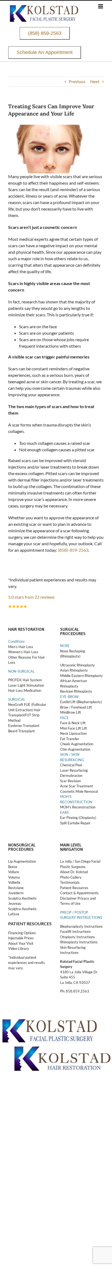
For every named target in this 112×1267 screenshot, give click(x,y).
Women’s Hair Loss (23, 652)
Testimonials (70, 882)
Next (94, 81)
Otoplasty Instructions (77, 937)
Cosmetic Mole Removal (79, 791)
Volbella (14, 882)
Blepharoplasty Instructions (81, 926)
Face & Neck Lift (73, 723)
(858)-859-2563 (73, 550)
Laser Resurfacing (74, 770)
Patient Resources (74, 888)
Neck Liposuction (73, 733)
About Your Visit (20, 943)
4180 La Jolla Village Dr (79, 972)
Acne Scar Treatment (76, 786)
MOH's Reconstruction (77, 807)
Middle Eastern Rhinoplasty (81, 675)
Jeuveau (14, 903)
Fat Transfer (69, 739)
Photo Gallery (71, 877)
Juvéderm (16, 893)
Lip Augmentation (22, 861)
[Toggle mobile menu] (101, 6)
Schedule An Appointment (45, 52)
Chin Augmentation (75, 749)
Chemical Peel (71, 765)
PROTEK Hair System (25, 680)
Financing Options (22, 933)
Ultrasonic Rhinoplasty (77, 665)
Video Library (18, 948)
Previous (77, 81)
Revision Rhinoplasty (76, 691)
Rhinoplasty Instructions (79, 942)
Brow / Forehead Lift (76, 707)
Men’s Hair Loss (20, 647)
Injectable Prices (21, 938)
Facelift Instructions (75, 931)
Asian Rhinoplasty (74, 670)
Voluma (14, 877)
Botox (12, 867)
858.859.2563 (77, 991)
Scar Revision (70, 781)
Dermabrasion (71, 775)
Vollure (13, 872)
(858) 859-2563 (44, 33)
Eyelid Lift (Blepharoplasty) (81, 702)
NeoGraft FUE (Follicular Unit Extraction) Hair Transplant (27, 709)
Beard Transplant (21, 731)
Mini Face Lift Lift (73, 728)
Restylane (16, 888)
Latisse (13, 914)
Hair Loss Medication (24, 690)
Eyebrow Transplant (23, 725)
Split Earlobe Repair (75, 823)
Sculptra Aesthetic (22, 898)
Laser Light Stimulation (26, 685)
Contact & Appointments (79, 893)
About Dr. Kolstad (74, 872)
